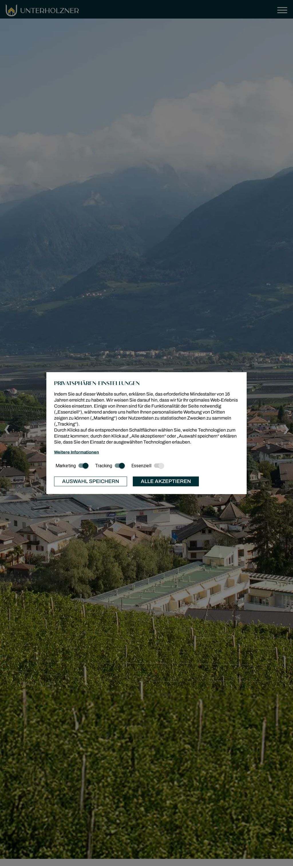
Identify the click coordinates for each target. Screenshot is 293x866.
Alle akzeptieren (166, 481)
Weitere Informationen (76, 452)
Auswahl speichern (90, 481)
